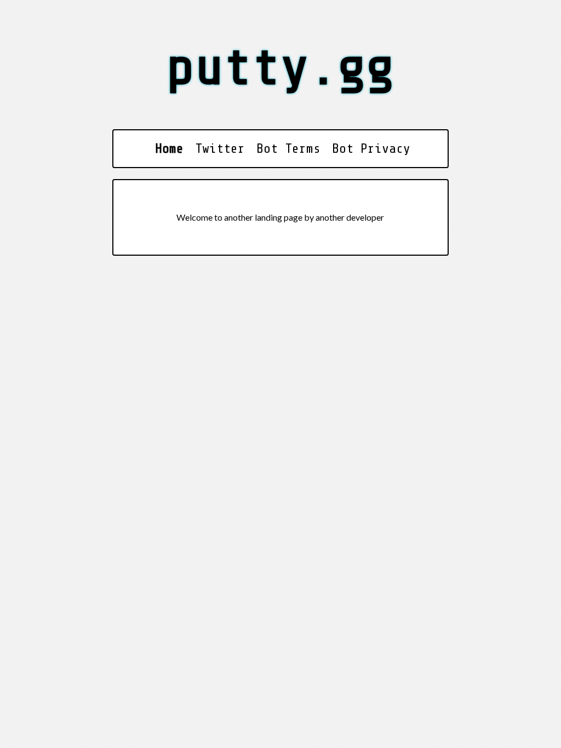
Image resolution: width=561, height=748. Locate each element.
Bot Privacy (371, 148)
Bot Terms (288, 148)
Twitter (220, 148)
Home (169, 148)
